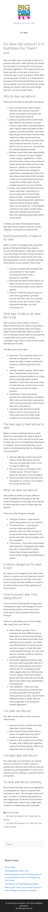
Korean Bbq (10, 867)
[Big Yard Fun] (24, 11)
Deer (17, 812)
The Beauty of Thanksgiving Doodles (21, 883)
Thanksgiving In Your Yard (17, 870)
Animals (10, 812)
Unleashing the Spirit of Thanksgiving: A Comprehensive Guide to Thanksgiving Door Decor (23, 877)
